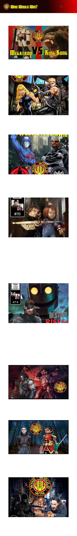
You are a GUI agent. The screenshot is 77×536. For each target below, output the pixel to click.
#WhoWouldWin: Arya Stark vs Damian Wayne (37, 414)
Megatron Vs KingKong (25, 22)
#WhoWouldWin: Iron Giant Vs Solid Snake (35, 278)
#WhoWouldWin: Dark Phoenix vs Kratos (33, 341)
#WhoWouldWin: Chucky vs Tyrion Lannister (34, 192)
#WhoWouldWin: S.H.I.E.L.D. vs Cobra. (37, 131)
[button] (61, 6)
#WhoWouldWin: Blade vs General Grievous (34, 255)
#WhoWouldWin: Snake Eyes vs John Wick (36, 472)
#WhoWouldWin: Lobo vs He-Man (33, 361)
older (11, 533)
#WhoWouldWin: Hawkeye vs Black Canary (35, 70)
